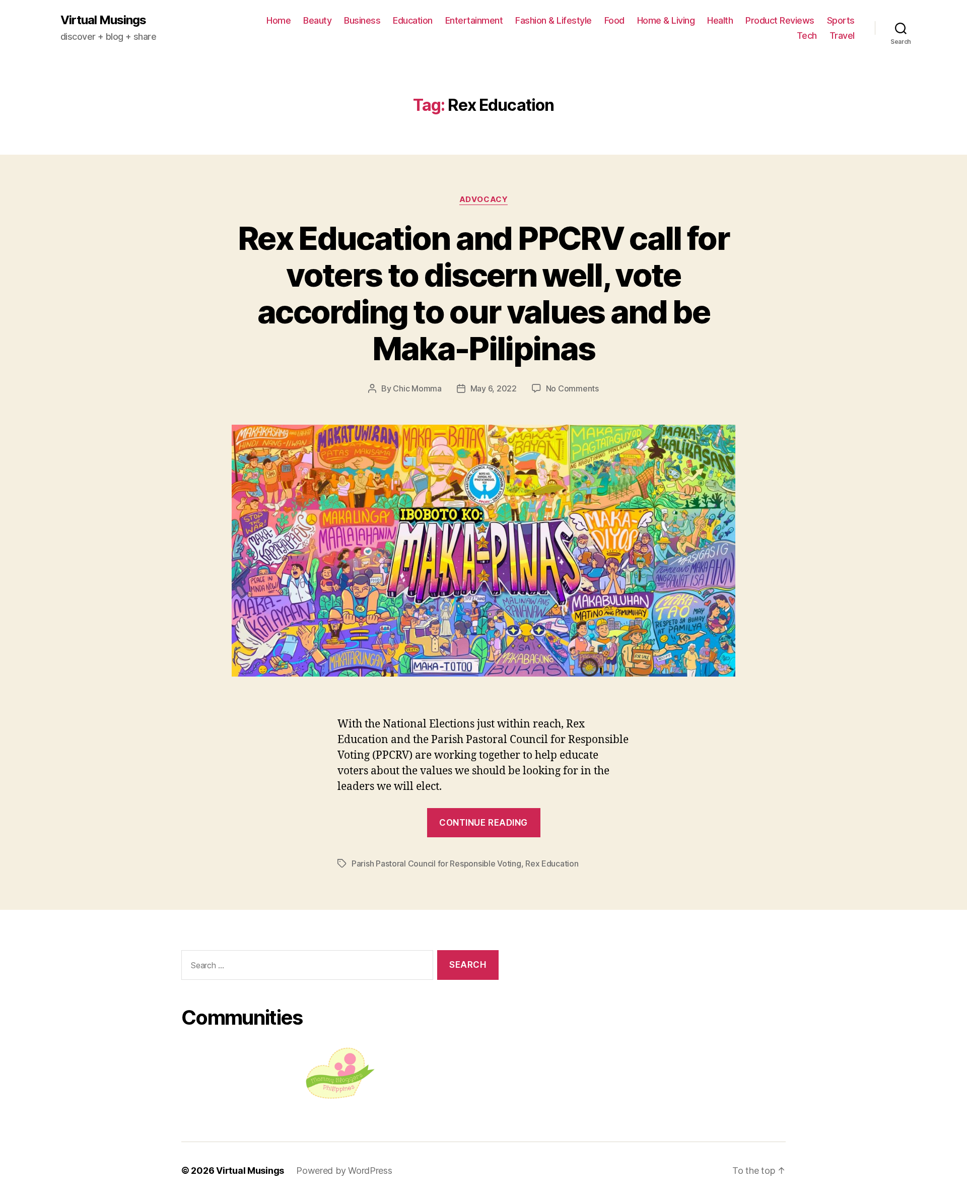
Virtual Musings (103, 20)
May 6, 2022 (493, 388)
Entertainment (474, 20)
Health (720, 20)
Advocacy (483, 199)
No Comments (572, 388)
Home (278, 20)
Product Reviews (779, 20)
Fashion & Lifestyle (553, 20)
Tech (807, 35)
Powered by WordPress (344, 1170)
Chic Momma (417, 388)
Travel (842, 35)
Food (614, 20)
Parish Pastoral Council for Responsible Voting (436, 863)
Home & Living (666, 20)
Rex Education (552, 863)
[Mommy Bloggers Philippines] (340, 1073)
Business (362, 20)
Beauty (317, 20)
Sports (841, 20)
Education (413, 20)
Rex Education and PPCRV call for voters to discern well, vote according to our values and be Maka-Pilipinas (483, 293)
